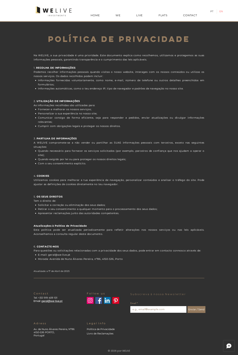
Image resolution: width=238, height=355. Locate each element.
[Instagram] (90, 300)
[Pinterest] (115, 300)
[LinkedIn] (107, 300)
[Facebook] (98, 300)
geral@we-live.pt (59, 254)
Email (134, 303)
